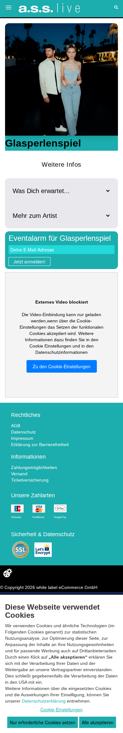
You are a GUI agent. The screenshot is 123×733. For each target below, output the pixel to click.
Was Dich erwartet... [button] (41, 190)
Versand (19, 473)
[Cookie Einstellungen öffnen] (7, 572)
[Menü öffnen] (8, 7)
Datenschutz (23, 431)
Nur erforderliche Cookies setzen (42, 722)
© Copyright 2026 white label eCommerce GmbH (48, 587)
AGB (15, 425)
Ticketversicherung (30, 479)
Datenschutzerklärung (44, 700)
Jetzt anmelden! (29, 261)
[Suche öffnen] (116, 8)
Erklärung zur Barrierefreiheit (40, 444)
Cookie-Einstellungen (61, 709)
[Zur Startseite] (49, 8)
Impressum (22, 438)
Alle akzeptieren (98, 722)
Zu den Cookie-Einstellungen (62, 366)
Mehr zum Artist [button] (35, 215)
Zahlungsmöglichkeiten (34, 467)
